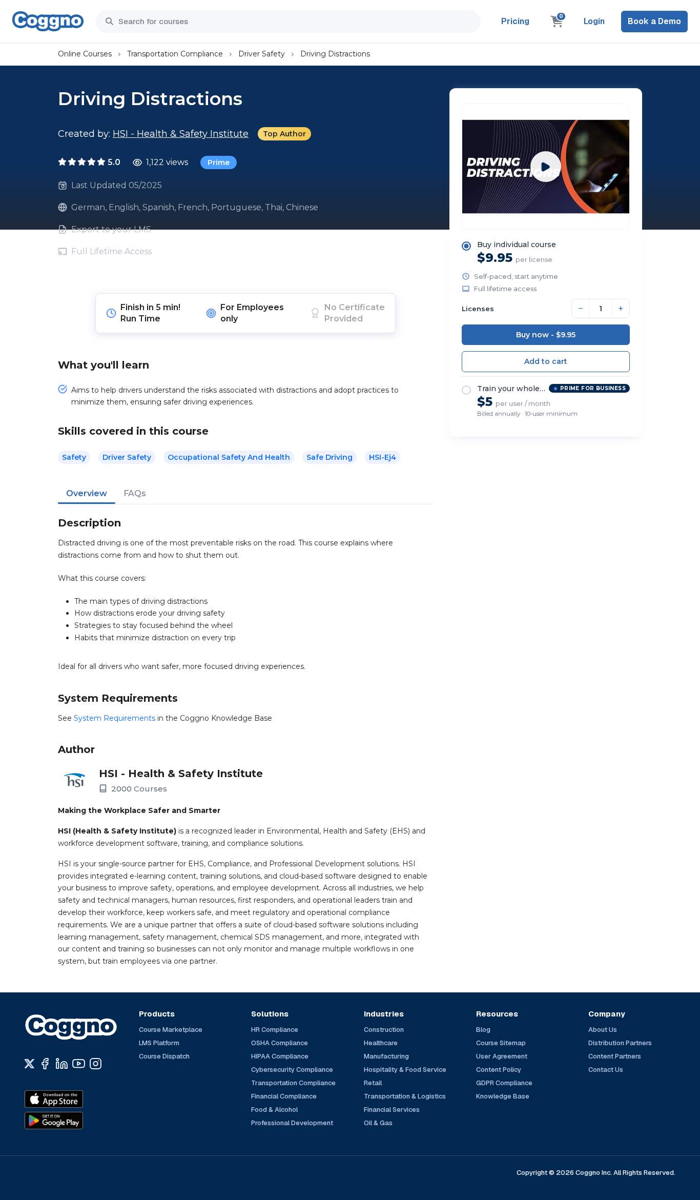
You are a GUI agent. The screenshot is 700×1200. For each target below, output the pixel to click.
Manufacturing (386, 1056)
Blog (483, 1029)
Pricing (515, 21)
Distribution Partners (620, 1043)
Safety (74, 457)
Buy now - (545, 334)
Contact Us (605, 1069)
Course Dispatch (164, 1056)
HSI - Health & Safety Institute (181, 133)
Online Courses (85, 53)
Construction (384, 1029)
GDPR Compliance (504, 1083)
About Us (602, 1029)
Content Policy (498, 1069)
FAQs (134, 493)
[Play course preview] (545, 166)
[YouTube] (78, 1063)
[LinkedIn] (61, 1063)
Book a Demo (654, 21)
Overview (86, 493)
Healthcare (381, 1043)
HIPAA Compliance (279, 1056)
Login (594, 21)
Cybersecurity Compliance (292, 1069)
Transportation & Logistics (405, 1096)
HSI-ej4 (382, 457)
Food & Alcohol (274, 1109)
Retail (373, 1083)
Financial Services (392, 1109)
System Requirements (114, 718)
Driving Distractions (335, 53)
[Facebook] (44, 1063)
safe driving (329, 457)
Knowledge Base (502, 1096)
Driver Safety (261, 53)
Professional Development (292, 1122)
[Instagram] (95, 1063)
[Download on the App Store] (76, 1099)
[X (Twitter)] (29, 1063)
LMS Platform (159, 1043)
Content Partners (614, 1056)
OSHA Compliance (279, 1043)
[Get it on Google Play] (76, 1120)
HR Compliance (274, 1029)
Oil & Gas (378, 1122)
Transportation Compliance (175, 53)
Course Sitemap (501, 1043)
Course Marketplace (170, 1029)
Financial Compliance (284, 1096)
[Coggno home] (48, 21)
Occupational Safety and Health (229, 457)
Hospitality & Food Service (405, 1069)
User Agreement (501, 1056)
